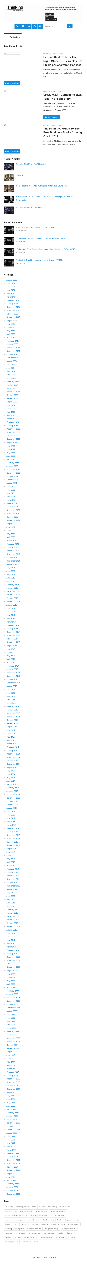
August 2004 (11, 1174)
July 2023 (10, 405)
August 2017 (11, 645)
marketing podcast (34, 1233)
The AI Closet (21, 175)
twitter (36, 1242)
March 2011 (11, 906)
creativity (33, 1215)
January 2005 (12, 1157)
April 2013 (10, 822)
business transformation (58, 1211)
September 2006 (13, 1089)
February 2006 (12, 1113)
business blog (52, 1207)
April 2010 (10, 943)
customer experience (58, 1215)
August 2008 (11, 1011)
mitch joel (69, 1233)
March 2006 (11, 1109)
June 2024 (10, 368)
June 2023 (10, 409)
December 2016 (13, 673)
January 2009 (12, 994)
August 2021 (11, 483)
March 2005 (11, 1150)
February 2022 (12, 463)
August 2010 (11, 930)
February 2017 (12, 666)
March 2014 (11, 784)
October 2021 (12, 476)
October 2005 (12, 1126)
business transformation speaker (16, 1215)
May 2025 (10, 331)
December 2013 (13, 794)
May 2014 (10, 777)
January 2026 (12, 304)
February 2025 (12, 341)
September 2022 (13, 439)
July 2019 (10, 568)
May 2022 (10, 453)
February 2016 (12, 706)
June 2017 (10, 652)
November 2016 (13, 676)
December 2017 (13, 632)
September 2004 (13, 1170)
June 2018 (10, 612)
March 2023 (11, 419)
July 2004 (10, 1177)
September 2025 (13, 317)
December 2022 (13, 429)
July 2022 (10, 446)
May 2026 (10, 290)
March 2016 (11, 703)
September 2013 (13, 805)
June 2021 (10, 490)
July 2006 (10, 1096)
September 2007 (13, 1048)
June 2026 (10, 287)
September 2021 (13, 480)
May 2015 (10, 737)
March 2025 (11, 337)
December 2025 (13, 307)
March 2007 (11, 1069)
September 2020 (13, 520)
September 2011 (13, 886)
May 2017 (10, 656)
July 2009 (10, 974)
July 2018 (10, 608)
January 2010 (12, 953)
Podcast (60, 91)
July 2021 (10, 486)
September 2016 (13, 683)
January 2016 (12, 710)
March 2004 (11, 1180)
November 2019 (13, 554)
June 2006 (10, 1099)
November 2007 (13, 1042)
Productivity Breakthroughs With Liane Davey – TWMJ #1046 (42, 260)
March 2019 (11, 581)
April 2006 (10, 1106)
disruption (77, 1220)
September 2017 (13, 642)
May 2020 (10, 534)
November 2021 (13, 473)
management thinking (69, 1229)
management (19, 1229)
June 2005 (10, 1140)
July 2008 (10, 1014)
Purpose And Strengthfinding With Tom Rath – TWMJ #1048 (41, 238)
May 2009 (10, 981)
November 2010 (13, 920)
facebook (35, 1224)
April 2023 (10, 415)
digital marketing (48, 1220)
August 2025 (11, 321)
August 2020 (11, 524)
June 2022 (10, 449)
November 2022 (13, 432)
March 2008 (11, 1028)
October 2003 (12, 1191)
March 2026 (11, 297)
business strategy (41, 1211)
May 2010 (10, 940)
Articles (60, 54)
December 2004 (13, 1160)
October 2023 (12, 395)
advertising (9, 1207)
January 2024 (12, 385)
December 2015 (13, 713)
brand (34, 1207)
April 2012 (10, 862)
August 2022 (11, 442)
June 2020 (10, 530)
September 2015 (13, 723)
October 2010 (12, 923)
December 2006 (13, 1079)
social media (60, 1237)
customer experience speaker (15, 1220)
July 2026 (10, 283)
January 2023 (12, 425)
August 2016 (11, 686)
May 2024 (10, 371)
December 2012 (13, 835)
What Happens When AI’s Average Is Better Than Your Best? (41, 186)
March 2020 (11, 541)
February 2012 (12, 869)
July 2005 (10, 1136)
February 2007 (12, 1072)
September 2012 (13, 845)
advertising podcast (22, 1207)
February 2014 (12, 788)
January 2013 (12, 832)
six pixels (18, 1237)
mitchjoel (8, 1237)
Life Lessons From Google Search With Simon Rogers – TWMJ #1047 (45, 249)
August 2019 (11, 564)
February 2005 (12, 1153)
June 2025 (10, 327)
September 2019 (13, 561)
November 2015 (13, 717)
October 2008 (12, 1004)
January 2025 (12, 344)
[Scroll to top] (83, 1263)
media (61, 1233)
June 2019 (10, 571)
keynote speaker (73, 1224)
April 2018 (10, 618)
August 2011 (11, 889)
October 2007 (12, 1045)
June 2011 (10, 896)
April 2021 (10, 497)
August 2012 (11, 849)
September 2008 (13, 1008)
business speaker (26, 1211)
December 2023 (13, 388)
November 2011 (13, 879)
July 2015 (10, 730)
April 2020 (10, 537)
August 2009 (11, 970)
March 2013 (11, 825)
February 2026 (12, 300)
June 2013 (10, 815)
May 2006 (10, 1102)
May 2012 (10, 859)
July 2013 (10, 811)
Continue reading (11, 83)
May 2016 (10, 696)
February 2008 (12, 1031)
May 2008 (10, 1021)
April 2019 (10, 578)
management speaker (34, 1229)
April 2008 (10, 1025)
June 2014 (10, 774)
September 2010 (13, 926)
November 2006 (13, 1082)
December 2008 (13, 998)
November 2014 (13, 757)
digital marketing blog (64, 1220)
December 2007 (13, 1038)
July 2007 (10, 1055)
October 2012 (12, 842)
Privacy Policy (50, 1257)
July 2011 (10, 893)
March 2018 (11, 622)
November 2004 (13, 1163)
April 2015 (10, 740)
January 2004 (12, 1187)
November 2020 (13, 513)
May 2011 (10, 899)
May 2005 (10, 1143)
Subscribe (35, 1257)
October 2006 (12, 1086)
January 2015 (12, 750)
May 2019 (10, 574)
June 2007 (10, 1059)
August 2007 (11, 1052)
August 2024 (11, 361)
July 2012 (10, 852)
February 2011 (12, 910)
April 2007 (10, 1065)
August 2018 (11, 605)
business (42, 1207)
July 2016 (10, 690)
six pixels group (29, 1237)
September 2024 (13, 358)
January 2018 (12, 629)
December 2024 (13, 348)
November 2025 (13, 310)
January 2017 (12, 669)
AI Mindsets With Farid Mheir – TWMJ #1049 (35, 227)
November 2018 (13, 595)
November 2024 (13, 351)
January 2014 (12, 791)
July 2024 (10, 365)
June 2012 (10, 855)
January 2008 (12, 1035)
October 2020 (12, 517)
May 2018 (10, 615)
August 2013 (11, 808)
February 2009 (12, 991)
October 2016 (12, 679)
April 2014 (10, 781)
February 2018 (12, 625)
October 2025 (12, 314)
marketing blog (20, 1233)
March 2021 (11, 500)
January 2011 (12, 913)
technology (71, 1237)
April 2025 (10, 334)
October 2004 (12, 1167)
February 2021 (12, 503)
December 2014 (13, 754)
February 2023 (12, 422)
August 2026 (11, 280)
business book (65, 1207)
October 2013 (12, 801)
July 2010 (10, 933)
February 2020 (12, 544)
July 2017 (10, 649)
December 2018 (13, 591)
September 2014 (13, 764)
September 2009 (13, 967)
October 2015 (12, 720)
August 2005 (11, 1133)
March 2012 (11, 866)
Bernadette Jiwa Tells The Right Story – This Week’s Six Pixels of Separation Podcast (62, 61)
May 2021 (10, 493)
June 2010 (10, 937)
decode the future (34, 1220)
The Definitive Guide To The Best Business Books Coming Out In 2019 (62, 132)
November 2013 (13, 798)
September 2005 (13, 1130)
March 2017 (11, 662)
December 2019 (13, 551)
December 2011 (13, 876)
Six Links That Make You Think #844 (31, 208)
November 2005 (13, 1123)
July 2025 (10, 324)
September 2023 (13, 398)
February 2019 (12, 585)
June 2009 (10, 977)
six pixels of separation (45, 1237)
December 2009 (13, 957)
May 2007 (10, 1062)
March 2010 (11, 947)
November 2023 (13, 392)
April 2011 (10, 903)
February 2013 (12, 828)
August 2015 (11, 727)
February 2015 (12, 747)
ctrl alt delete (43, 1215)
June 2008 (10, 1018)
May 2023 (10, 412)
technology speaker (11, 1242)
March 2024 (11, 378)
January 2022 (12, 466)
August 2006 (11, 1092)
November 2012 (13, 838)
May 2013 (10, 818)
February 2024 (12, 381)
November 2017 (13, 635)
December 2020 (13, 510)
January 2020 (12, 547)
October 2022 (12, 436)
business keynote (11, 1211)
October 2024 (12, 354)
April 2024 (10, 375)
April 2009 (10, 984)
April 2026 (10, 293)
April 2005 (10, 1146)
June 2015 (10, 734)
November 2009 (13, 960)
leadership (8, 1229)
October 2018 (12, 598)
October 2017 (12, 639)
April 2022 (10, 456)
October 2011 (12, 882)
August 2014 (11, 767)
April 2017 (10, 659)
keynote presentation (58, 1224)
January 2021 (12, 507)
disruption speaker (11, 1224)
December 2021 (13, 469)
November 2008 (13, 1001)
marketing (8, 1233)
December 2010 (13, 916)
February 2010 (12, 950)
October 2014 (12, 761)
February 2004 (12, 1184)
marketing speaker (50, 1233)
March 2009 (11, 987)
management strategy (52, 1229)
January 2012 (12, 872)
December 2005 (13, 1119)
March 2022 (11, 459)
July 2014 (10, 771)
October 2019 (12, 558)
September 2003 (13, 1194)
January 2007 (12, 1075)
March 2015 (11, 744)
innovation (44, 1224)
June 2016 (10, 693)
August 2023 (11, 402)
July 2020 (10, 527)
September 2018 (13, 601)
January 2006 (12, 1116)
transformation (26, 1242)
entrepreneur (25, 1224)
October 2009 (12, 964)
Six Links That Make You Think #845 (31, 164)
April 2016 (10, 700)
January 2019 (12, 588)
